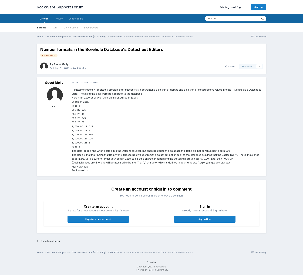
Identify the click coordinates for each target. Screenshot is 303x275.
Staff (55, 27)
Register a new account (98, 219)
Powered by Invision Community (151, 270)
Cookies (151, 262)
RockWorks (79, 68)
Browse (44, 18)
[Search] (262, 18)
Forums (41, 27)
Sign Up (258, 7)
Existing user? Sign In (233, 7)
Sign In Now (204, 219)
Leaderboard (91, 27)
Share (231, 66)
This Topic (248, 18)
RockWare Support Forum (60, 7)
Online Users (71, 27)
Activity (59, 18)
